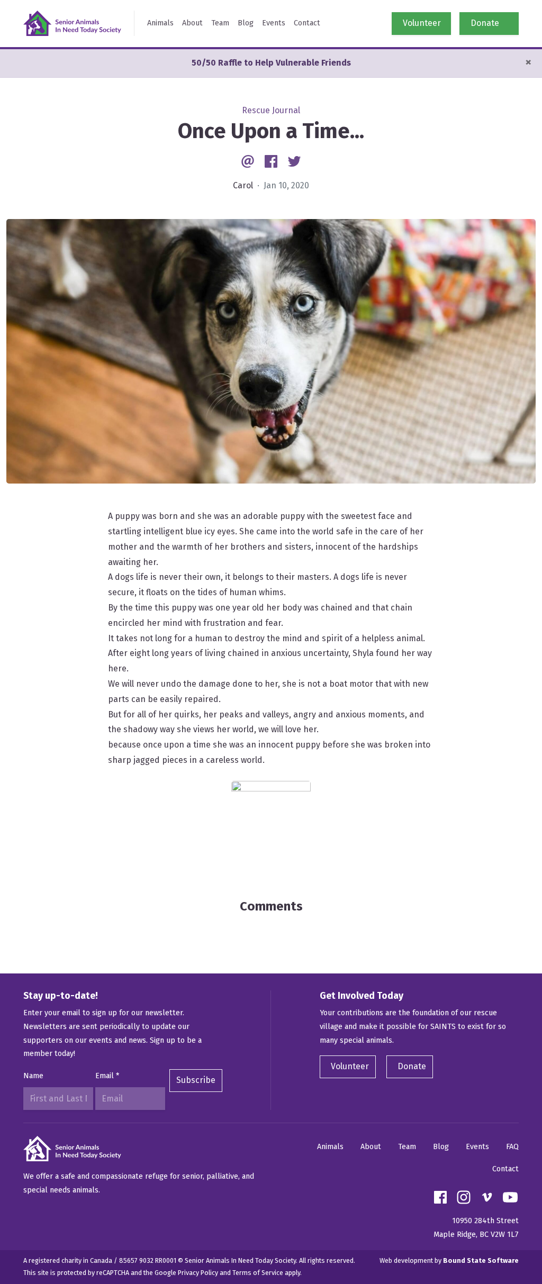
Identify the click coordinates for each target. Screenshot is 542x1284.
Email (107, 1075)
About (192, 23)
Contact (307, 23)
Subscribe (195, 1080)
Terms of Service (257, 1273)
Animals (160, 23)
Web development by (449, 1260)
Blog (246, 23)
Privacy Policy (198, 1273)
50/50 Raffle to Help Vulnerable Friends (271, 63)
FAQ (512, 1146)
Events (273, 23)
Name (33, 1075)
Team (220, 23)
